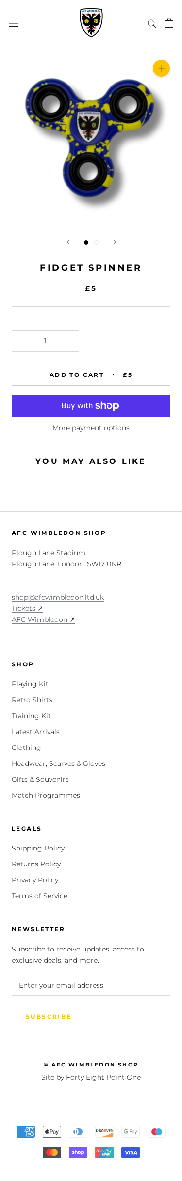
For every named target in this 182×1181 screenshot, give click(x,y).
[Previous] (67, 242)
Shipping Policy (38, 848)
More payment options (91, 427)
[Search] (152, 23)
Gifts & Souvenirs (40, 779)
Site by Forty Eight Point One (91, 1077)
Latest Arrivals (36, 731)
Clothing (26, 747)
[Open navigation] (13, 22)
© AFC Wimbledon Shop (91, 1064)
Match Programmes (46, 795)
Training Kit (31, 715)
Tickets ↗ (27, 608)
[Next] (114, 242)
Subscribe (49, 1016)
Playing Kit (30, 683)
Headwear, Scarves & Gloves (58, 763)
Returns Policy (36, 864)
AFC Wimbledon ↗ (43, 619)
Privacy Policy (35, 880)
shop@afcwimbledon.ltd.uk (58, 597)
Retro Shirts (32, 699)
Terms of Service (39, 896)
